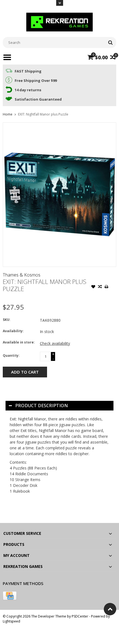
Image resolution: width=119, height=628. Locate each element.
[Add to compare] (99, 287)
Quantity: (11, 355)
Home (7, 114)
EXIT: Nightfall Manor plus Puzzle (43, 114)
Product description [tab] (41, 405)
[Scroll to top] (110, 609)
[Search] (110, 42)
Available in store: (19, 342)
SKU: (7, 319)
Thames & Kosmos (21, 275)
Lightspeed (11, 621)
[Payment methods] (10, 595)
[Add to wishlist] (93, 287)
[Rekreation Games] (59, 21)
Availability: (13, 331)
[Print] (106, 287)
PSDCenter (80, 616)
